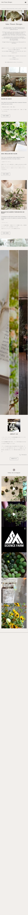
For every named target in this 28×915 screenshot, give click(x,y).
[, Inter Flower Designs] (14, 565)
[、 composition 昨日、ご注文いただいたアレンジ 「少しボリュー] (14, 615)
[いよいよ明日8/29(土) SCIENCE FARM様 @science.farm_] (14, 539)
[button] (25, 2)
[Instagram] (14, 470)
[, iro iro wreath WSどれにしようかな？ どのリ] (14, 514)
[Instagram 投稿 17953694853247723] (14, 590)
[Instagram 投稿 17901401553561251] (14, 488)
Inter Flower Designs (6, 2)
